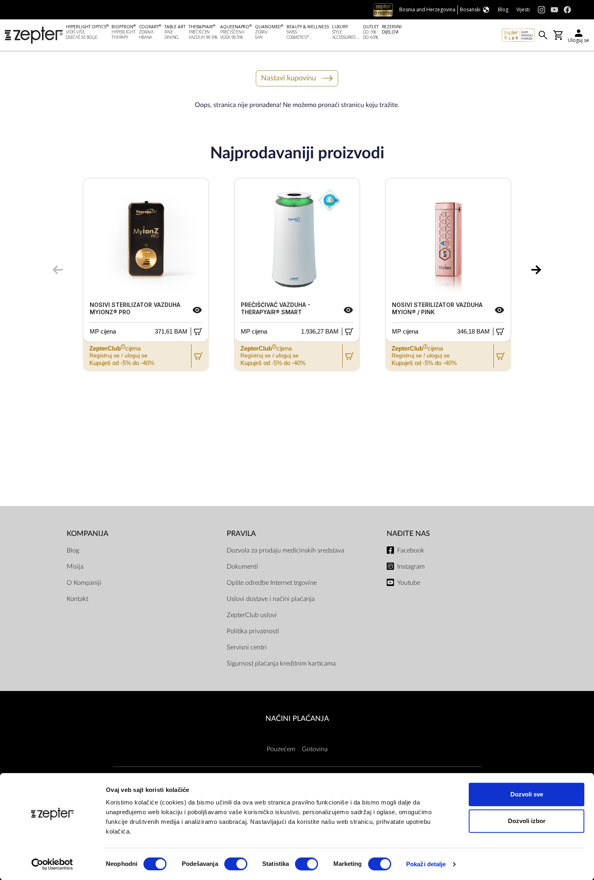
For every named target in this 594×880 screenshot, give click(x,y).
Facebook (410, 550)
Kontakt (77, 599)
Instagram (411, 566)
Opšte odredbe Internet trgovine (272, 583)
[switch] (235, 863)
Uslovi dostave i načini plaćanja (271, 599)
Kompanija (87, 533)
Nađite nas (408, 533)
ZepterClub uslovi (252, 615)
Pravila (241, 533)
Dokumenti (242, 566)
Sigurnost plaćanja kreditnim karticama (281, 663)
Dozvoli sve (526, 794)
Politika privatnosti (253, 631)
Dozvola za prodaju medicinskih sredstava (285, 550)
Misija (75, 566)
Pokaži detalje (426, 864)
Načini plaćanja (297, 718)
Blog (73, 550)
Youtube (408, 583)
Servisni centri (247, 647)
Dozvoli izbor (527, 820)
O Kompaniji (84, 583)
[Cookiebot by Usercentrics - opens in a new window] (52, 864)
